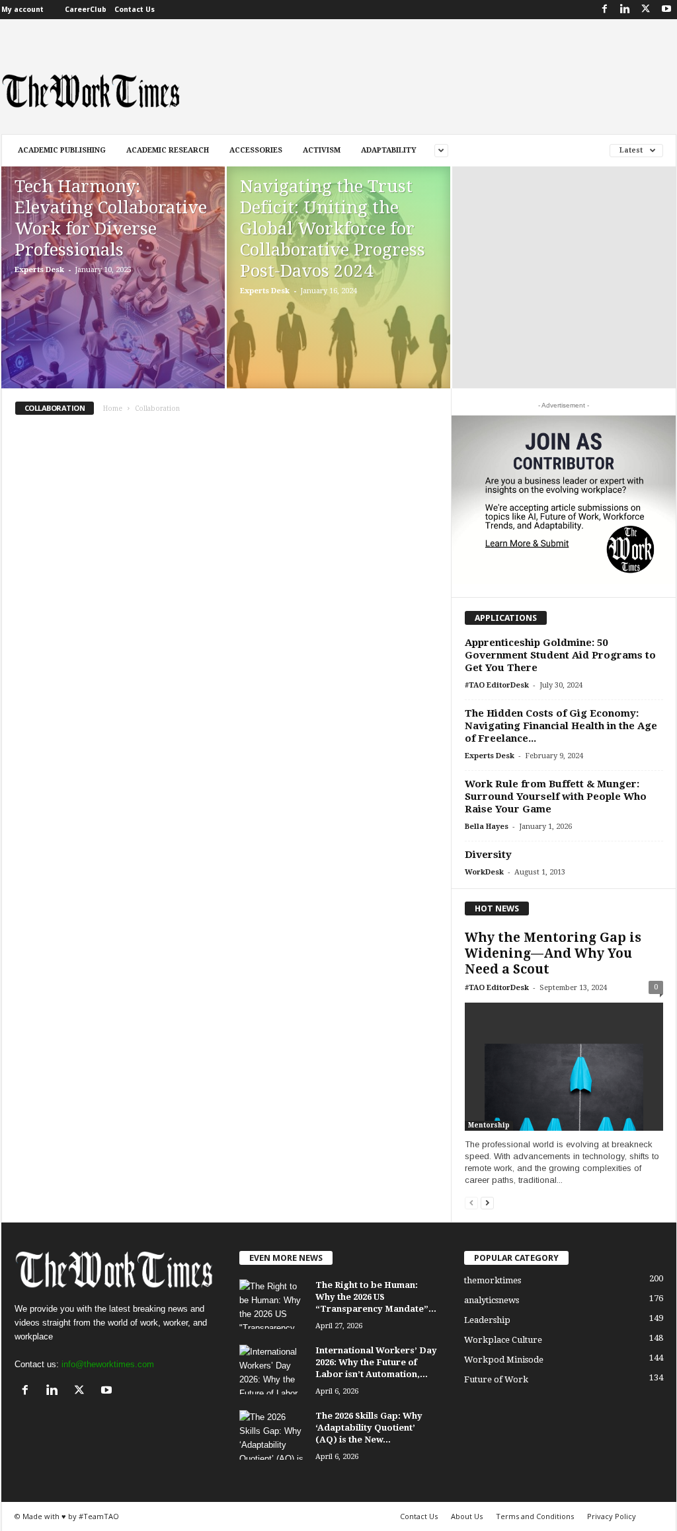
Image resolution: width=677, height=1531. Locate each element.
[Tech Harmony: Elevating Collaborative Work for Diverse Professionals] (113, 297)
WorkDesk (484, 872)
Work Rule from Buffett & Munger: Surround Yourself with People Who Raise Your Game (556, 796)
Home (112, 408)
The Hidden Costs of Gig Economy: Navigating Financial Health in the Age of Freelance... (561, 725)
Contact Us (134, 9)
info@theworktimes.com (107, 1364)
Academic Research (167, 150)
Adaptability (389, 150)
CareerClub (85, 9)
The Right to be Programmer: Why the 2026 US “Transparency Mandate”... (375, 1297)
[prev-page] (471, 1202)
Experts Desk (39, 270)
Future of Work (496, 1379)
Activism (321, 150)
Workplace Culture (503, 1340)
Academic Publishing (62, 150)
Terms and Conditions (535, 1516)
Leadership (487, 1320)
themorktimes (492, 1280)
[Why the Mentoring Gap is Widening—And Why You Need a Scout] (564, 1067)
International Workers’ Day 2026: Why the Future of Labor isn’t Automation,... (376, 1362)
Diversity (488, 855)
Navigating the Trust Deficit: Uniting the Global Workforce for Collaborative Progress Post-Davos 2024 (332, 228)
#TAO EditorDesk (497, 685)
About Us (467, 1516)
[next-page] (487, 1202)
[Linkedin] (625, 9)
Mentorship (489, 1125)
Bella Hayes (486, 826)
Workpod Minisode (503, 1360)
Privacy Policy (611, 1516)
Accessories (255, 150)
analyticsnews (491, 1300)
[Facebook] (605, 9)
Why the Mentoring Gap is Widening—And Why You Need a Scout (553, 953)
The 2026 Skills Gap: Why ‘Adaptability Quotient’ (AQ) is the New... (368, 1427)
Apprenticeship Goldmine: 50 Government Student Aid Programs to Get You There (560, 655)
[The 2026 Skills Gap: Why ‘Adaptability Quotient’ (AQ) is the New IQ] (272, 1435)
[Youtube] (666, 9)
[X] (646, 9)
